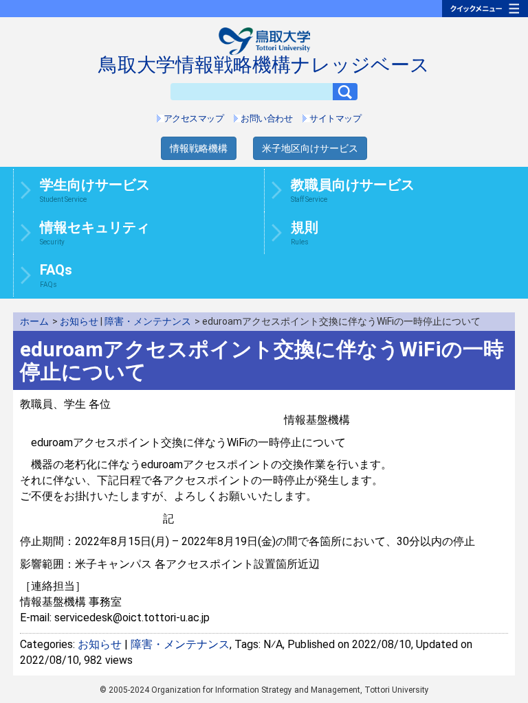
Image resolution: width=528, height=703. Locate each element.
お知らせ (79, 321)
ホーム (34, 321)
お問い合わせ (266, 118)
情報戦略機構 (199, 148)
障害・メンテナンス (147, 321)
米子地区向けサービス (310, 148)
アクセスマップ (194, 118)
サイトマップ (335, 118)
